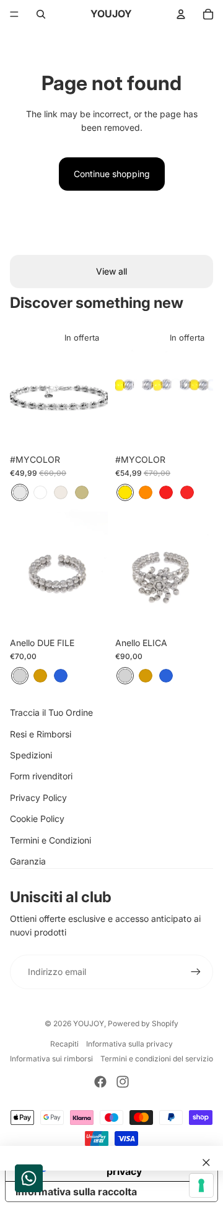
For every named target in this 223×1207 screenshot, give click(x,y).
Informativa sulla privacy (129, 1043)
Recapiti (64, 1043)
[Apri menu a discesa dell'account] (181, 14)
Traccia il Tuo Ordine (51, 712)
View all (111, 271)
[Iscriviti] (196, 972)
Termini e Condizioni (50, 840)
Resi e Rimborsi (40, 734)
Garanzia (28, 861)
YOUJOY (88, 1023)
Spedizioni (31, 755)
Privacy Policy (38, 797)
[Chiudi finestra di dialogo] (206, 1162)
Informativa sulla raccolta (76, 1191)
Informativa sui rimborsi (51, 1058)
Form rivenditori (41, 776)
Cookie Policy (37, 818)
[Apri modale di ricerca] (41, 14)
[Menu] (14, 14)
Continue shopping (112, 173)
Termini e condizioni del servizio (156, 1058)
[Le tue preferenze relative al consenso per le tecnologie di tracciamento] (201, 1185)
